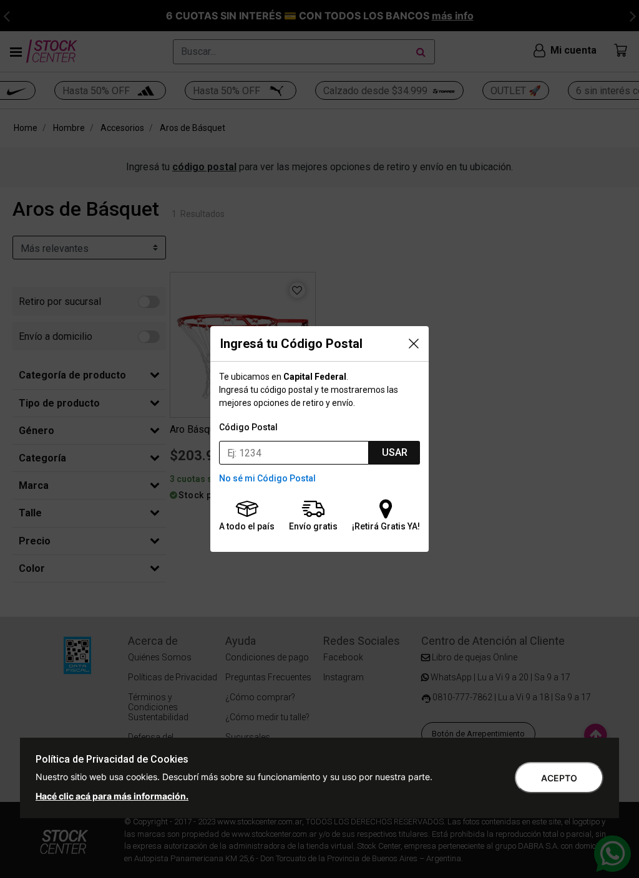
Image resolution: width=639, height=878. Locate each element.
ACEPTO (559, 778)
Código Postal (248, 427)
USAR (394, 452)
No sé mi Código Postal (267, 478)
